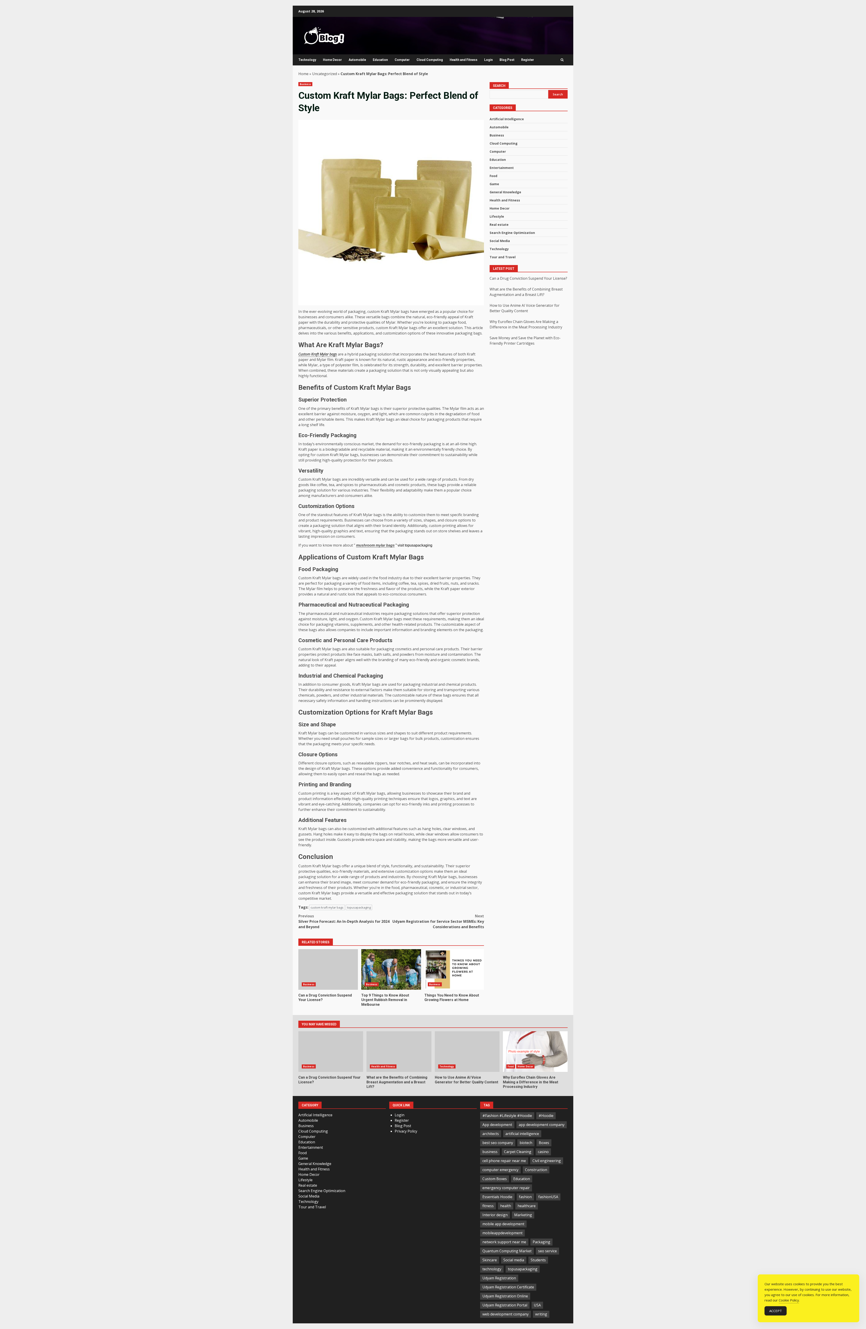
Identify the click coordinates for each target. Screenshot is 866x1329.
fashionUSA (548, 1196)
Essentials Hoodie (497, 1196)
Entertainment (502, 168)
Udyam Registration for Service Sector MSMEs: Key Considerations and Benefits (438, 921)
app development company (541, 1124)
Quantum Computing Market (507, 1250)
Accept (775, 1310)
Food (493, 176)
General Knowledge (505, 192)
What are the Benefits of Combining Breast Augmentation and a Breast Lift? (398, 1051)
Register (527, 60)
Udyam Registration (499, 1278)
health (505, 1205)
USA (537, 1305)
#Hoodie (546, 1115)
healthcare (527, 1205)
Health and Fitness (463, 60)
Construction (536, 1169)
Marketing (523, 1214)
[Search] (562, 59)
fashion (525, 1196)
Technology (307, 60)
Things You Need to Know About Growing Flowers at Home (454, 969)
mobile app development (503, 1223)
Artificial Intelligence (507, 119)
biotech (526, 1142)
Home (303, 73)
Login (488, 60)
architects (490, 1133)
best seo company (497, 1142)
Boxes (544, 1142)
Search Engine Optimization (512, 233)
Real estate (499, 225)
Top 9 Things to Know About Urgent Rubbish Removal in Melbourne (391, 969)
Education (380, 60)
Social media (513, 1259)
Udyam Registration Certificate (508, 1287)
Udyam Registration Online (505, 1296)
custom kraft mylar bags (327, 907)
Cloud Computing (430, 60)
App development (497, 1124)
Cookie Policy (789, 1300)
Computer (402, 60)
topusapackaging (359, 907)
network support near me (504, 1241)
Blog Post (507, 60)
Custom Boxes (494, 1178)
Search (499, 86)
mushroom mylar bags (375, 545)
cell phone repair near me (504, 1160)
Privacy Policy (406, 1131)
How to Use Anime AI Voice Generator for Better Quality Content (467, 1051)
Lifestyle (497, 217)
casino (543, 1151)
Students (538, 1259)
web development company (505, 1314)
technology (491, 1269)
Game (494, 184)
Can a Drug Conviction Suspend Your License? (328, 969)
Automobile (357, 60)
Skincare (489, 1259)
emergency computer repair (506, 1187)
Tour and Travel (503, 257)
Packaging (541, 1241)
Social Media (500, 241)
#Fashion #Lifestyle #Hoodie (507, 1115)
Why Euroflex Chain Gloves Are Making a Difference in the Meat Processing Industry (535, 1051)
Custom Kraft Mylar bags (317, 354)
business (489, 1151)
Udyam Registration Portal (504, 1305)
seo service (547, 1250)
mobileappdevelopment (502, 1232)
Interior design (495, 1214)
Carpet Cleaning (517, 1151)
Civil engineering (546, 1160)
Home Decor (332, 60)
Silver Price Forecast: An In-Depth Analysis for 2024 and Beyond (343, 921)
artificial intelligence (522, 1133)
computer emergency (500, 1169)
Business (305, 84)
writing (541, 1314)
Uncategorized (324, 73)
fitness (488, 1205)
